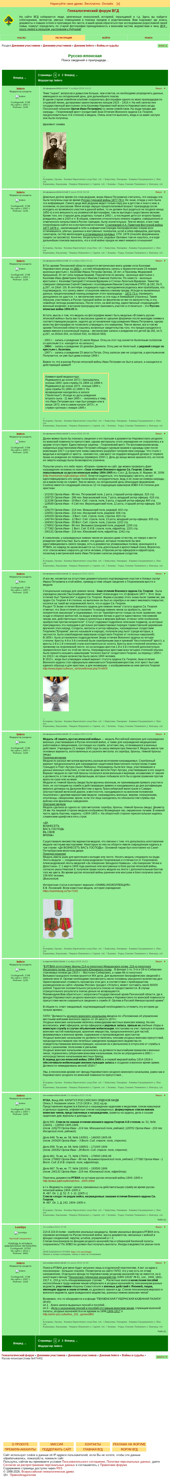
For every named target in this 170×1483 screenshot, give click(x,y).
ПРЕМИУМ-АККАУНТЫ (20, 1449)
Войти (106, 38)
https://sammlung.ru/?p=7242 (60, 891)
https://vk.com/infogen (81, 1252)
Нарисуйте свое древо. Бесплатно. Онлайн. (82, 3)
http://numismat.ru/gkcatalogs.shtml (65, 475)
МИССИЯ (56, 1444)
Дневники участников (26, 45)
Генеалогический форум (18, 1355)
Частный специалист (20, 1238)
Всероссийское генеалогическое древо (47, 1471)
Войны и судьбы (108, 45)
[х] (118, 3)
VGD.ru (21, 38)
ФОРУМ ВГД (129, 1449)
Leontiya (20, 1227)
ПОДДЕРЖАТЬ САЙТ (56, 1449)
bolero (58, 80)
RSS (59, 1468)
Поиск (149, 38)
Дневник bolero (84, 45)
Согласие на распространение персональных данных (39, 1465)
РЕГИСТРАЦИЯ (64, 38)
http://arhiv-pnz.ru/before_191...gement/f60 (68, 1314)
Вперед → (20, 77)
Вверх (159, 88)
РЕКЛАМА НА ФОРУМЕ (129, 1444)
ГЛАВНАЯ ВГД (93, 1449)
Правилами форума (113, 1465)
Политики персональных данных (128, 1461)
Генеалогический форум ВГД (93, 11)
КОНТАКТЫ (93, 1444)
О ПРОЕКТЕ (20, 1444)
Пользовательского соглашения (83, 1461)
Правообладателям (23, 1475)
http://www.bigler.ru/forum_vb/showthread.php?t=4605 (75, 668)
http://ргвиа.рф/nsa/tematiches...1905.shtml (69, 1180)
